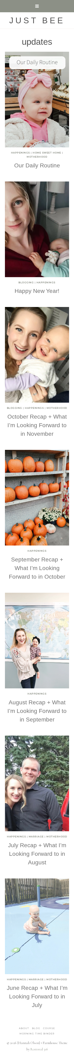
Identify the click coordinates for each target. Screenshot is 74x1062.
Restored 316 (39, 1049)
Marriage (36, 836)
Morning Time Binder (37, 1033)
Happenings (20, 152)
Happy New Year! (37, 291)
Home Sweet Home (47, 152)
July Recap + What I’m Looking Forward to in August (37, 854)
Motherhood (37, 156)
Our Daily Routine (37, 165)
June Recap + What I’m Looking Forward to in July (37, 996)
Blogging (26, 282)
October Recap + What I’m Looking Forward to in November (37, 425)
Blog (36, 1028)
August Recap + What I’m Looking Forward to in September (37, 711)
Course (49, 1028)
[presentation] (37, 99)
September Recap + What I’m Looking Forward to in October (37, 568)
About (24, 1028)
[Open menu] (37, 6)
